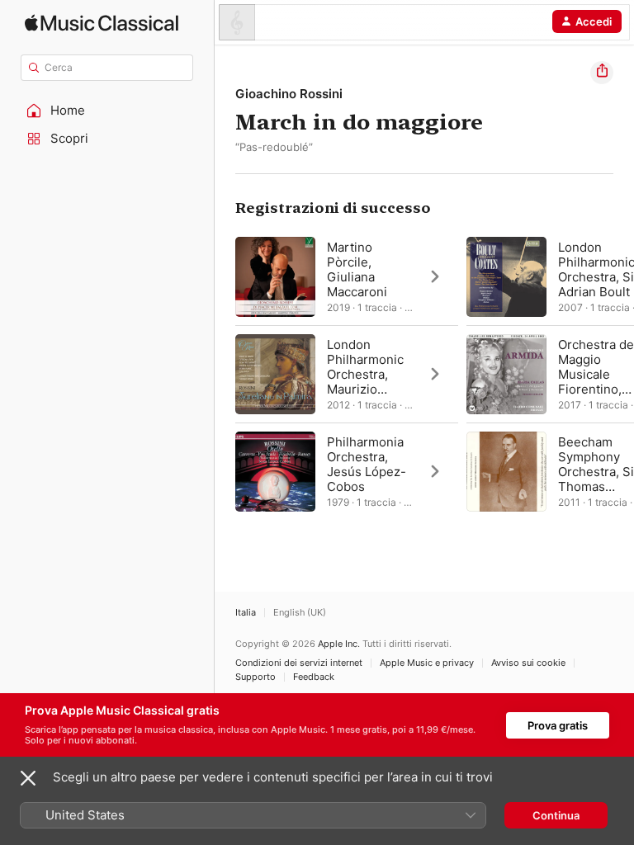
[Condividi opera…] (601, 72)
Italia (245, 612)
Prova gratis (558, 725)
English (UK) (299, 612)
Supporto (255, 677)
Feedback (313, 677)
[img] (101, 22)
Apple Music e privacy (427, 663)
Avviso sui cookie (528, 663)
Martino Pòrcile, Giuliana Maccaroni (357, 269)
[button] (107, 110)
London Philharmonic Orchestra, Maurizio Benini (365, 374)
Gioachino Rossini (289, 93)
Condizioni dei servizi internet (298, 663)
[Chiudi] (28, 778)
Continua (556, 815)
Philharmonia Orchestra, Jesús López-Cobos (366, 464)
